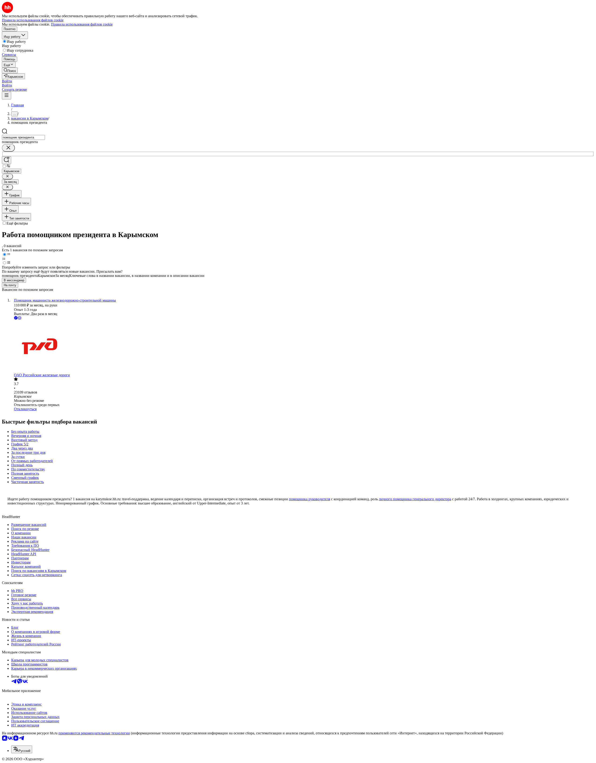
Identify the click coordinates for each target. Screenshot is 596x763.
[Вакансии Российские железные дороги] (302, 347)
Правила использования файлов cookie (82, 24)
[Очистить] (8, 148)
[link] (10, 70)
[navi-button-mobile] (6, 95)
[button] (7, 81)
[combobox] (23, 137)
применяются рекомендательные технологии (94, 733)
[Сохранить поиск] (6, 160)
